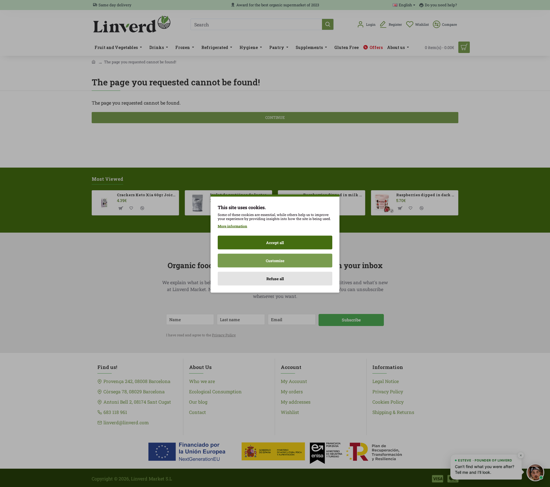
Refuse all (275, 278)
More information (232, 226)
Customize (275, 260)
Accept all (275, 242)
